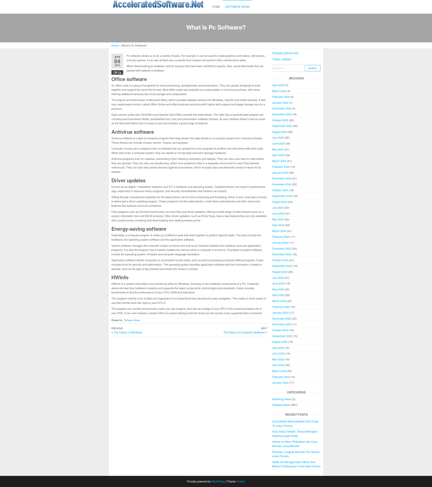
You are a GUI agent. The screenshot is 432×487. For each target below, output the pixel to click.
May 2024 (278, 219)
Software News (237, 7)
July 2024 (278, 207)
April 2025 (278, 155)
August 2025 (279, 132)
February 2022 (281, 377)
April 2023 (278, 295)
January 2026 (280, 103)
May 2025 (278, 149)
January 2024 (280, 243)
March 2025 (279, 161)
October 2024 (280, 190)
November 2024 (281, 184)
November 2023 (281, 254)
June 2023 (278, 283)
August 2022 (279, 342)
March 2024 (279, 231)
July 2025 (278, 137)
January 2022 (280, 382)
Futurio (241, 481)
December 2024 (281, 178)
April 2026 (278, 85)
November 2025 (281, 114)
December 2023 (281, 248)
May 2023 (278, 289)
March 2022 (279, 371)
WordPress (218, 481)
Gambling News (281, 399)
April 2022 (278, 365)
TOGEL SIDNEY (282, 59)
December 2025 (281, 108)
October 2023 (280, 260)
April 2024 (278, 225)
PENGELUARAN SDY (285, 53)
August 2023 (279, 272)
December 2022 (281, 318)
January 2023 (280, 312)
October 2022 (280, 330)
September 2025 (282, 126)
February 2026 (281, 97)
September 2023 (282, 266)
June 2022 (278, 353)
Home (216, 7)
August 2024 (279, 202)
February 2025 (281, 167)
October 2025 (280, 120)
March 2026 (279, 91)
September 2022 (282, 336)
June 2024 (278, 213)
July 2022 (278, 348)
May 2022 (278, 359)
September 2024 (282, 196)
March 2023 (279, 301)
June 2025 (278, 143)
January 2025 (280, 173)
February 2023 (281, 307)
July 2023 (278, 278)
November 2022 (281, 324)
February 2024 (281, 237)
